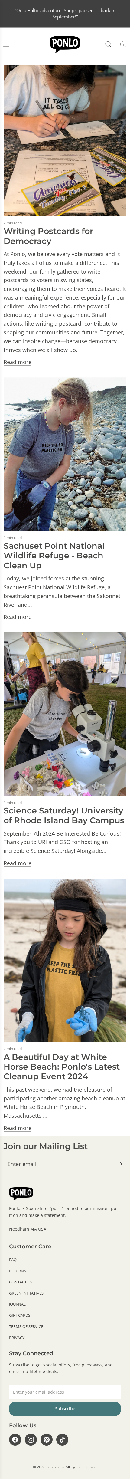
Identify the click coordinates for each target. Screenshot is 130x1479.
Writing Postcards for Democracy (48, 236)
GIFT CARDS (19, 1315)
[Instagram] (31, 1440)
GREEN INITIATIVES (26, 1293)
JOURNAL (17, 1304)
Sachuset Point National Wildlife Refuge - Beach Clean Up (54, 555)
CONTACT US (20, 1282)
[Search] (108, 44)
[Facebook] (15, 1440)
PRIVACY (16, 1337)
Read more (17, 362)
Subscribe (65, 1409)
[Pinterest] (47, 1440)
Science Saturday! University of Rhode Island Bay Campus (64, 815)
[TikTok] (62, 1440)
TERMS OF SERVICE (26, 1326)
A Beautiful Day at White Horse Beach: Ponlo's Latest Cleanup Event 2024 (62, 1067)
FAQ (13, 1259)
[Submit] (119, 1164)
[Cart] (122, 44)
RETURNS (17, 1271)
